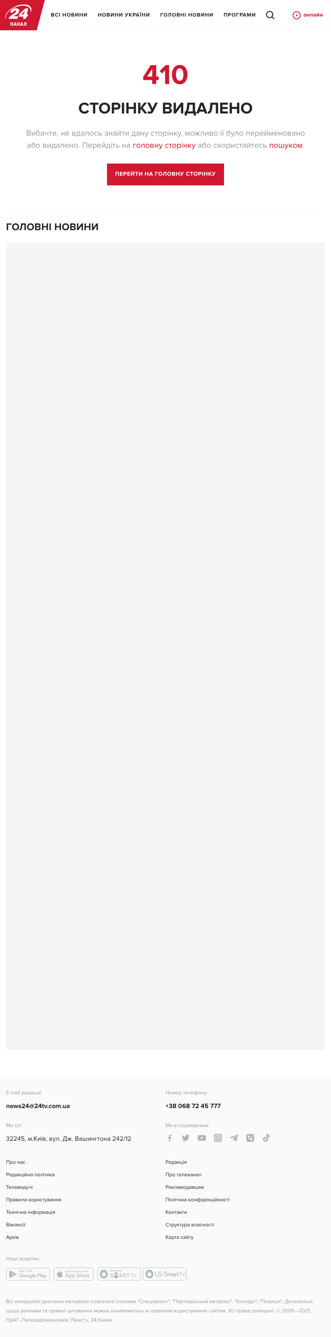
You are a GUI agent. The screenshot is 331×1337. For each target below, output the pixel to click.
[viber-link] (250, 1138)
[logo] (18, 15)
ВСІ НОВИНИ (69, 15)
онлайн (313, 15)
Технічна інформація (30, 1212)
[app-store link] (73, 1274)
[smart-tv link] (119, 1274)
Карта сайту (179, 1237)
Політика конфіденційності (198, 1200)
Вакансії (15, 1225)
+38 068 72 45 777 (193, 1106)
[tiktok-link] (266, 1138)
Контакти (176, 1212)
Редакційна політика (30, 1174)
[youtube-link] (202, 1138)
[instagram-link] (218, 1138)
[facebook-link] (170, 1138)
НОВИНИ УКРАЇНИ (124, 15)
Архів (12, 1237)
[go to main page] (165, 174)
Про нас (15, 1162)
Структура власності (190, 1225)
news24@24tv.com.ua (38, 1106)
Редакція (176, 1162)
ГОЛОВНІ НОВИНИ (187, 15)
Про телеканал (183, 1174)
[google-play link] (28, 1274)
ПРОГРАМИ (240, 15)
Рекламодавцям (185, 1187)
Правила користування (33, 1200)
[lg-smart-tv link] (164, 1274)
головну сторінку (163, 145)
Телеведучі (19, 1187)
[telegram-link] (234, 1138)
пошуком (285, 145)
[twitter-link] (186, 1138)
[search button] (270, 15)
